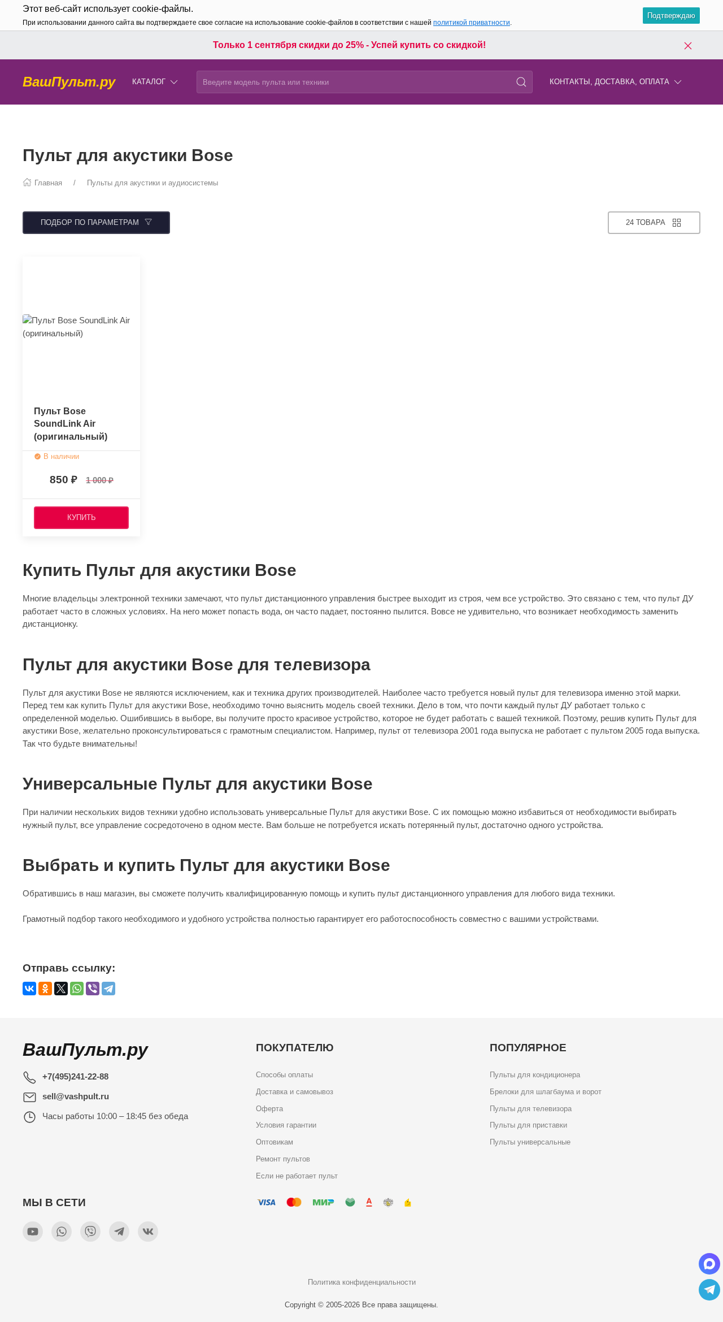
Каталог (148, 81)
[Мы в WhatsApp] (61, 1231)
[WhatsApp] (77, 988)
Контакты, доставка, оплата (609, 81)
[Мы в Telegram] (119, 1231)
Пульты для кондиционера (535, 1074)
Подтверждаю (671, 15)
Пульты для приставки (528, 1125)
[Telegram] (108, 988)
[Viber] (92, 988)
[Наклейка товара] (31, 268)
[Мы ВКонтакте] (148, 1231)
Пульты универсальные (530, 1142)
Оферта (269, 1108)
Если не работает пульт (297, 1175)
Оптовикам (274, 1142)
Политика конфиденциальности (362, 1282)
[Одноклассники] (45, 988)
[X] (61, 988)
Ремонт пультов (283, 1158)
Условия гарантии (286, 1125)
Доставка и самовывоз (294, 1091)
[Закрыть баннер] (688, 45)
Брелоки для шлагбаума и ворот (546, 1091)
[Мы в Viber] (90, 1231)
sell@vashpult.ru (75, 1096)
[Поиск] (521, 82)
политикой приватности (471, 23)
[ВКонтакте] (29, 988)
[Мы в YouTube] (33, 1231)
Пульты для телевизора (531, 1108)
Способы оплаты (284, 1074)
